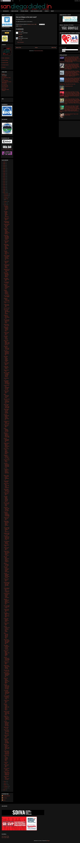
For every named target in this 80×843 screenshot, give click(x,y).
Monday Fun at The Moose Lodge (7, 270)
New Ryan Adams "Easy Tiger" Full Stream (6, 348)
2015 (4, 179)
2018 (4, 174)
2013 (4, 182)
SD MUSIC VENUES (24, 11)
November (6, 195)
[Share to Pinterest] (44, 24)
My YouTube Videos (5, 837)
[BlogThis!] (40, 24)
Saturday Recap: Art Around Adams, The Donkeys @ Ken (6, 747)
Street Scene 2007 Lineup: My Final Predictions (6, 485)
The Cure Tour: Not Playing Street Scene (7, 321)
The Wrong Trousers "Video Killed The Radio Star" (6, 692)
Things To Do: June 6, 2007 (6, 662)
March (5, 784)
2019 (4, 173)
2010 (4, 187)
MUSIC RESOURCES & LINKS (36, 11)
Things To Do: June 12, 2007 (6, 548)
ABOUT (52, 11)
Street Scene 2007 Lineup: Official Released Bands (6, 451)
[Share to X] (42, 24)
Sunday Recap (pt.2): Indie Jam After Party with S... (6, 584)
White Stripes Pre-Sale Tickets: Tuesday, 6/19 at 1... (6, 411)
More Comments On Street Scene (6, 396)
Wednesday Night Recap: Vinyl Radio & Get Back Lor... (6, 342)
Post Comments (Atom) (38, 50)
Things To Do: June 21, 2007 (6, 333)
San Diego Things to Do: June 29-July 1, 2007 (6, 207)
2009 (4, 189)
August (5, 201)
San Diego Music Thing (6, 77)
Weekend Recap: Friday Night (6, 299)
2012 (4, 184)
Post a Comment (20, 42)
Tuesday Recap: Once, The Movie (6, 252)
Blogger (48, 840)
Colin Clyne (4, 88)
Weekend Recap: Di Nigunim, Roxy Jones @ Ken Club (6, 434)
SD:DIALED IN (6, 11)
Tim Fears (5, 797)
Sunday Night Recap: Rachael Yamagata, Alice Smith (6, 740)
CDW (19, 36)
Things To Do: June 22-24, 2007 (6, 305)
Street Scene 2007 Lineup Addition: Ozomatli (6, 667)
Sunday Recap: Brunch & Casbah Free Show (6, 292)
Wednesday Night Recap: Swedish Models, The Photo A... (6, 231)
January (5, 787)
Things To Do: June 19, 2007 (6, 391)
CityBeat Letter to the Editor (6, 534)
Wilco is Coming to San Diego (6, 564)
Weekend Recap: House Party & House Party (6, 286)
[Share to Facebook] (43, 24)
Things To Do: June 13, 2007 (6, 518)
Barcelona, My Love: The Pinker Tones (6, 504)
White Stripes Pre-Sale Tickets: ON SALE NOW (6, 406)
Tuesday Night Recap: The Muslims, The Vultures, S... (6, 529)
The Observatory (5, 80)
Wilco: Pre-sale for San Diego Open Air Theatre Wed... (6, 401)
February (6, 786)
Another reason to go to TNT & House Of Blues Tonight (6, 629)
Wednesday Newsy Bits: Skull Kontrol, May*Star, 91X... (6, 247)
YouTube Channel (5, 64)
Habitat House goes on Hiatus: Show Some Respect (6, 445)
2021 (4, 170)
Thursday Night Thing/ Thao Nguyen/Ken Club (6, 614)
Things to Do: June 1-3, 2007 (6, 765)
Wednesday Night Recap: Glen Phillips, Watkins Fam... (6, 653)
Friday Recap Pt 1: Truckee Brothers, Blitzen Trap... (6, 758)
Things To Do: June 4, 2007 (6, 736)
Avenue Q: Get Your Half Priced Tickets (6, 226)
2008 (4, 190)
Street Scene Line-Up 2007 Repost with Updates (7, 311)
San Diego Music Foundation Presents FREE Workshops (6, 569)
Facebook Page (5, 60)
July (5, 202)
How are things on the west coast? (6, 606)
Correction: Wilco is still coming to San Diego (6, 509)
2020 (4, 171)
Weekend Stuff (6, 308)
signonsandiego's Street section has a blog (6, 697)
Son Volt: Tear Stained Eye (6, 671)
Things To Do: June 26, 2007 (6, 262)
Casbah (3, 74)
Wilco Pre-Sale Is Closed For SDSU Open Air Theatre (6, 374)
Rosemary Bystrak (6, 795)
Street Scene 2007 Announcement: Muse (6, 778)
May (5, 781)
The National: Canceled (6, 282)
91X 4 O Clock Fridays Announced (6, 769)
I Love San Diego (6, 763)
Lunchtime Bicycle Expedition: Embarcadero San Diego (6, 514)
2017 (4, 176)
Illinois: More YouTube (6, 728)
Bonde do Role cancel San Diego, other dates (6, 713)
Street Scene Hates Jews (6, 325)
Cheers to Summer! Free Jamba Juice (6, 317)
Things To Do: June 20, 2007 (6, 363)
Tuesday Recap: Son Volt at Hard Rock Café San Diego (6, 686)
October (5, 197)
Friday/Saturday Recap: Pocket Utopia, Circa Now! (6, 595)
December (6, 193)
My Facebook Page (5, 836)
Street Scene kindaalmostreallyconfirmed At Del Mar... (7, 674)
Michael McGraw (5, 86)
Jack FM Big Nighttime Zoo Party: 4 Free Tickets (6, 382)
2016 (4, 178)
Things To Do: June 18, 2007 (6, 425)
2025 (4, 163)
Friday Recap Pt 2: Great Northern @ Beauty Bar (6, 752)
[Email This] (39, 24)
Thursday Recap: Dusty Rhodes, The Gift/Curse (6, 214)
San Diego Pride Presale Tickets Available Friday (6, 359)
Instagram (4, 67)
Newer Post (18, 47)
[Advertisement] (70, 128)
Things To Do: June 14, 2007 (6, 493)
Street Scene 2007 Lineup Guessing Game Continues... (6, 553)
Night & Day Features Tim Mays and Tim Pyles (6, 328)
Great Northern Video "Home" (7, 460)
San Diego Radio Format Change (6, 337)
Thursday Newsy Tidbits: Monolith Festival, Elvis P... (6, 499)
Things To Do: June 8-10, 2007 (6, 610)
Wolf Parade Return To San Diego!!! (6, 490)
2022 (4, 168)
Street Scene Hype (6, 371)
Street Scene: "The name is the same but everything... (6, 731)
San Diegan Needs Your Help (6, 279)
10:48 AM (20, 34)
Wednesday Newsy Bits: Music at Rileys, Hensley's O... (6, 524)
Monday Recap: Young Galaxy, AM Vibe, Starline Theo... (6, 707)
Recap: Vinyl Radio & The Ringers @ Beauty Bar (6, 773)
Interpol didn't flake (6, 545)
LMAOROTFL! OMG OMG (6, 222)
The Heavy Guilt (5, 85)
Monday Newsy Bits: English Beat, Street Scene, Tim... (6, 602)
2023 (4, 166)
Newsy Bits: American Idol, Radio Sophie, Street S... (6, 274)
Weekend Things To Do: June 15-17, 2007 (6, 457)
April (5, 783)
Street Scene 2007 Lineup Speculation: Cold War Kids (6, 641)
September (6, 198)
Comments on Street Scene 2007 (6, 422)
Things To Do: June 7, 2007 (6, 624)
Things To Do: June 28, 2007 (6, 219)
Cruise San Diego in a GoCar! (6, 367)
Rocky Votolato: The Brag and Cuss (6, 430)
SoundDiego (4, 76)
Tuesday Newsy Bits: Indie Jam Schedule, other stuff (6, 723)
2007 (4, 192)
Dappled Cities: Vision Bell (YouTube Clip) (67, 84)
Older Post (53, 47)
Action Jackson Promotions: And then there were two (6, 257)
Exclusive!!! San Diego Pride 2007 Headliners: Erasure (6, 237)
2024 (4, 165)
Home (36, 47)
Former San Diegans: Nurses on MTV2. (6, 620)
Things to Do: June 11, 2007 (6, 579)
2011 (4, 186)
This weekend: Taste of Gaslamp (6, 542)
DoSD (3, 79)
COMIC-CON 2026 (14, 11)
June (5, 204)
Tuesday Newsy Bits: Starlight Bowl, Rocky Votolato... (6, 575)
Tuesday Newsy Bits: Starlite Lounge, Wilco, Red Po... (6, 417)
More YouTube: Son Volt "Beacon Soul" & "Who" (6, 636)
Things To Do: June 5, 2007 (6, 701)
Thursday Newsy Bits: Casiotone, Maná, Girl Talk (6, 352)
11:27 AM (20, 39)
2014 (4, 181)
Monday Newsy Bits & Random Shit (6, 440)
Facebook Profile (5, 62)
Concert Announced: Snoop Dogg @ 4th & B (6, 659)
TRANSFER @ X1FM (69, 86)
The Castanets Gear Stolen (6, 296)
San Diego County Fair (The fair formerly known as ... (6, 647)
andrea (20, 31)
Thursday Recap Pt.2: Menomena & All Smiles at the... (6, 465)
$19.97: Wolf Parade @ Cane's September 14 (6, 477)
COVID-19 (46, 11)
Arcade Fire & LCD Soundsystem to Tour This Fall (6, 387)
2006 (4, 789)
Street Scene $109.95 (6, 481)
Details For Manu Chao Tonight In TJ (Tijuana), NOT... (6, 718)
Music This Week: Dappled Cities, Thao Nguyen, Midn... (6, 681)
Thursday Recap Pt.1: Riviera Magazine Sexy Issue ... (6, 471)
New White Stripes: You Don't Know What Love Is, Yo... (6, 537)
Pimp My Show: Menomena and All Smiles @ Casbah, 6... (6, 559)
